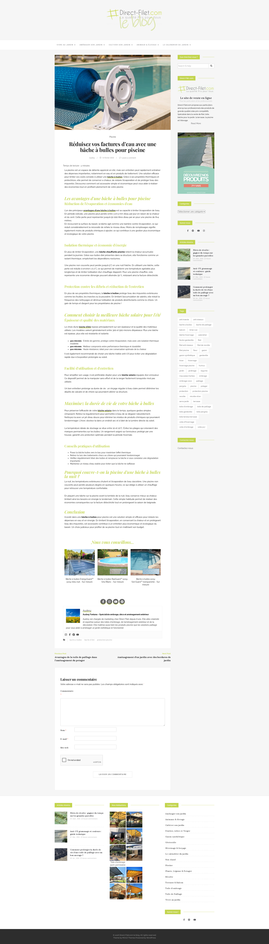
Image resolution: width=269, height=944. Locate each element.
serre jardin (184, 401)
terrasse (196, 401)
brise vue (193, 330)
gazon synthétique (187, 355)
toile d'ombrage (186, 407)
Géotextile (170, 842)
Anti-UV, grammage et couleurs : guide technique (202, 271)
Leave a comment (129, 158)
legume (204, 371)
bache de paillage (203, 325)
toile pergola (202, 412)
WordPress (151, 938)
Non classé (170, 859)
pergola (182, 386)
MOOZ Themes (128, 938)
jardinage (192, 371)
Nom (63, 730)
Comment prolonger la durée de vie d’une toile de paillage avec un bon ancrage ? (86, 852)
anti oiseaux (198, 319)
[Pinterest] (122, 602)
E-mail (64, 739)
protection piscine (104, 640)
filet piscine (184, 350)
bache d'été (89, 640)
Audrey (92, 158)
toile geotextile (185, 412)
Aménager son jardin (91, 45)
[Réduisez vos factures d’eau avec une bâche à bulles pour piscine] (113, 92)
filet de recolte (203, 345)
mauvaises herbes (187, 376)
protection (183, 391)
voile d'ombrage (186, 427)
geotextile (203, 355)
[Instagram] (109, 602)
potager (204, 386)
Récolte (169, 877)
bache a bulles (76, 640)
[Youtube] (116, 602)
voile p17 (201, 427)
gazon (204, 350)
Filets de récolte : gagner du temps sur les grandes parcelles (203, 253)
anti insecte (184, 319)
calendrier (202, 335)
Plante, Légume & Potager (178, 871)
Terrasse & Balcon (174, 882)
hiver (181, 360)
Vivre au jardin (65, 45)
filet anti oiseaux (186, 345)
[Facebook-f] (103, 602)
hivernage (192, 360)
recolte (182, 396)
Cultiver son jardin (120, 45)
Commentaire (66, 693)
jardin (181, 371)
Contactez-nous (185, 448)
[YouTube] (198, 231)
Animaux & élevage (147, 45)
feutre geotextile (186, 340)
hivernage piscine (186, 366)
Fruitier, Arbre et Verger (177, 831)
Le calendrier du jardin (176, 45)
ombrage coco (185, 381)
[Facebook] (70, 634)
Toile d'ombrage (173, 888)
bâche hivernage (186, 335)
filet (199, 340)
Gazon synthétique (174, 836)
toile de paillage (204, 407)
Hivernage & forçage (175, 848)
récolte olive (195, 396)
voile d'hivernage (186, 422)
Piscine (112, 137)
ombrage (203, 376)
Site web (64, 748)
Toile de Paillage (173, 894)
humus (202, 366)
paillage (199, 381)
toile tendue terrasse (188, 417)
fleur (195, 350)
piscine (193, 386)
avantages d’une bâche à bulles (99, 210)
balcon (182, 330)
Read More (196, 123)
